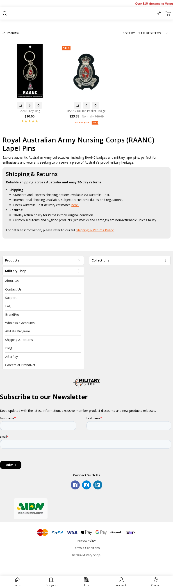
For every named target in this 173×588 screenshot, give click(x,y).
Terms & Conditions (86, 548)
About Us (12, 281)
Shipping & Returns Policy (95, 230)
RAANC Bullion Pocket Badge (86, 111)
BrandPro (12, 314)
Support (11, 297)
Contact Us (13, 289)
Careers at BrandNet (20, 365)
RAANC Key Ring (29, 111)
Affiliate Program (17, 331)
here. (75, 205)
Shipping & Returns (19, 340)
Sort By (129, 33)
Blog (8, 348)
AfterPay (11, 356)
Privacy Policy (86, 540)
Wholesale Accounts (20, 323)
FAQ (8, 306)
